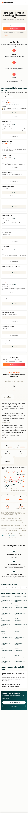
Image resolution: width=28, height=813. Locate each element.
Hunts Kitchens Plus (7, 141)
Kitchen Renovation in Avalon (7, 654)
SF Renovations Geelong (8, 186)
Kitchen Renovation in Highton (21, 627)
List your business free (15, 702)
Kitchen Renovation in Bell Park (7, 603)
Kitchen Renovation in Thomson (5, 621)
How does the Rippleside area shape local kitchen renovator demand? (11, 685)
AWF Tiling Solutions (7, 298)
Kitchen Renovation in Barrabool (19, 655)
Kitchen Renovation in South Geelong (20, 617)
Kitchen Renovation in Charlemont (19, 644)
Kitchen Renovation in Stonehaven (19, 651)
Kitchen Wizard (6, 246)
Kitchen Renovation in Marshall (7, 637)
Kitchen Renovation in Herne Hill (21, 607)
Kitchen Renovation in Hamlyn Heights (21, 604)
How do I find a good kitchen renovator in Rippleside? (13, 673)
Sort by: (2, 96)
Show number (15, 116)
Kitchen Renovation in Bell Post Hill (7, 617)
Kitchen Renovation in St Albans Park (19, 638)
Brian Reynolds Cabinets (8, 326)
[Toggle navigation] (25, 2)
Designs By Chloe (10, 101)
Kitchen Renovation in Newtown (5, 614)
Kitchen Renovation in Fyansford (5, 625)
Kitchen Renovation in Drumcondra (5, 597)
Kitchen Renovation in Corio (6, 627)
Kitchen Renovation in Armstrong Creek (5, 658)
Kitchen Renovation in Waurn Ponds (6, 651)
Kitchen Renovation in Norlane (21, 609)
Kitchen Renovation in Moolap (21, 640)
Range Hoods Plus (6, 232)
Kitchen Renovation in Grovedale (5, 644)
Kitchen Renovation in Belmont (21, 624)
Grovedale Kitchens (7, 215)
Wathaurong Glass (6, 121)
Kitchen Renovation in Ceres (6, 640)
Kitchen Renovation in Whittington (19, 631)
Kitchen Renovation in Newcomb (19, 621)
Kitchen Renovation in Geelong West (7, 601)
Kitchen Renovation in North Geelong (20, 597)
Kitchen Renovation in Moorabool (19, 647)
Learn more (14, 706)
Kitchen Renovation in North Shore (6, 610)
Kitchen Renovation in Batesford (5, 634)
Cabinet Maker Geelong (8, 312)
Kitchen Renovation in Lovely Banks (6, 647)
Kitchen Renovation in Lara (20, 661)
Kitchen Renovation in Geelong (7, 607)
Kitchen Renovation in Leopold (21, 657)
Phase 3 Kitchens (6, 281)
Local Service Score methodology (9, 535)
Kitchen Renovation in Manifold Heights (21, 601)
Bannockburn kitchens (7, 340)
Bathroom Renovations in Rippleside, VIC (10, 587)
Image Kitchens (6, 201)
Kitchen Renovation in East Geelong (20, 614)
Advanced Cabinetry (7, 172)
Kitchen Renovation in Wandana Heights (19, 634)
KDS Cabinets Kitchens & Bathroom (11, 266)
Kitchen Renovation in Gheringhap (5, 662)
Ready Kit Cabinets (6, 155)
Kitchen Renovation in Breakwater (5, 631)
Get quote (14, 112)
